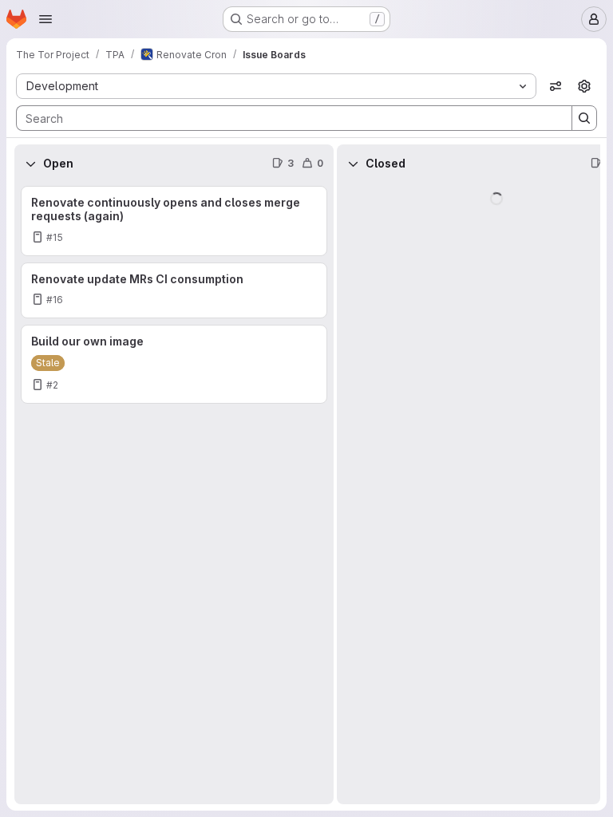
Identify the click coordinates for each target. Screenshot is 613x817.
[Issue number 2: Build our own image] (174, 364)
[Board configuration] (584, 86)
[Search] (584, 118)
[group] (174, 493)
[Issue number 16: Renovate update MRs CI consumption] (174, 290)
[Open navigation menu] (45, 19)
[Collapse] (30, 163)
